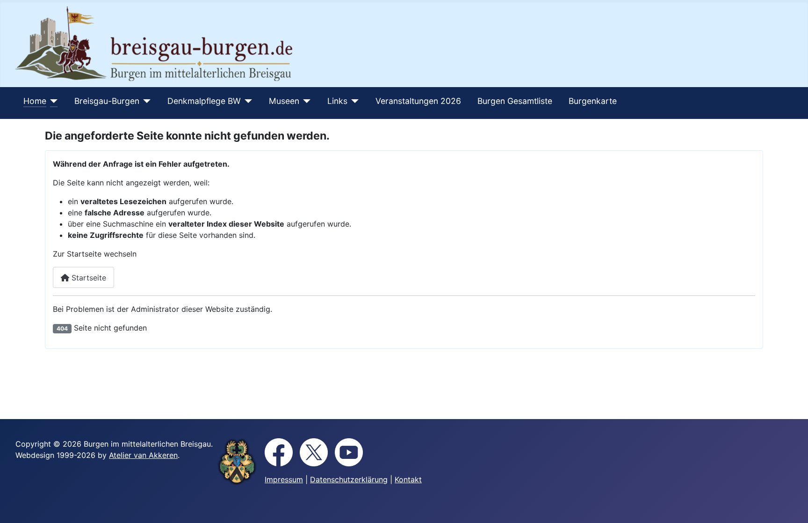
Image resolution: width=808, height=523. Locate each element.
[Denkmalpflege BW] (246, 101)
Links (337, 101)
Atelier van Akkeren (143, 455)
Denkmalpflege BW (204, 101)
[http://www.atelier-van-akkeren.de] (237, 461)
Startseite (87, 277)
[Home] (52, 101)
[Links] (353, 101)
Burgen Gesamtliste (514, 101)
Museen (284, 101)
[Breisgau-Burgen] (145, 101)
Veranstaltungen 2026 (418, 101)
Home (34, 101)
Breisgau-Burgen (106, 101)
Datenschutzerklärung (349, 479)
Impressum (284, 479)
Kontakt (408, 479)
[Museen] (305, 101)
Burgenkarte (593, 101)
